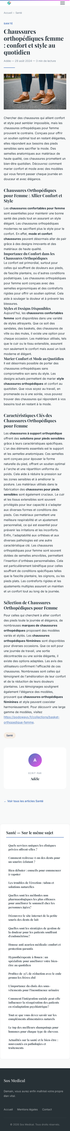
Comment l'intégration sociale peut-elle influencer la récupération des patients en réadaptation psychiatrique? (34, 1002)
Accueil (8, 12)
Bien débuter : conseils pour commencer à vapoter (34, 872)
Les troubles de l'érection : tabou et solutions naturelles (31, 884)
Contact (47, 1109)
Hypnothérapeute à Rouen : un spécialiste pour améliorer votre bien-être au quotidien (33, 961)
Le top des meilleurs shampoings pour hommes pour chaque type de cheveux (33, 1029)
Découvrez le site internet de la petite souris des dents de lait (32, 917)
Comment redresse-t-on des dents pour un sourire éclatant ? (34, 860)
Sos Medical (14, 1080)
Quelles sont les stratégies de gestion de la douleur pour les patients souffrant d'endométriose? (34, 932)
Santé (18, 12)
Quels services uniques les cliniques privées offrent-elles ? (32, 847)
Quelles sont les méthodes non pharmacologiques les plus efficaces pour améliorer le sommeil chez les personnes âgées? (31, 901)
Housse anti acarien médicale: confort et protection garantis (34, 946)
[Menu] (62, 3)
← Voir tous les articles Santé (23, 801)
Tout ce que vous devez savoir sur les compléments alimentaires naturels (32, 1017)
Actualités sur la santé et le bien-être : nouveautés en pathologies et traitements (33, 1044)
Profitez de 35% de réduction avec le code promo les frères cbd (34, 975)
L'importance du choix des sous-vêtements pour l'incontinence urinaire (33, 988)
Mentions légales (27, 1109)
